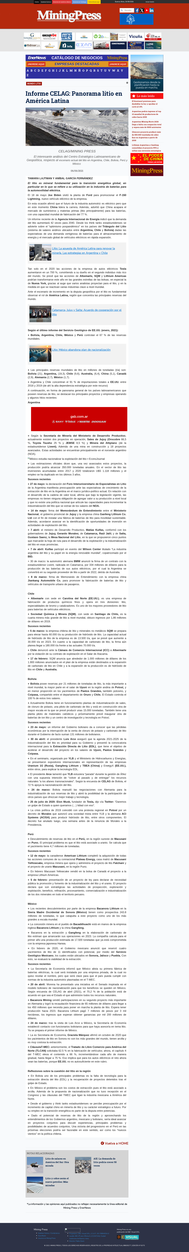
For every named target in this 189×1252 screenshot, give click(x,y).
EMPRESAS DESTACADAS (77, 64)
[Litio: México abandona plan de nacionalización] (76, 361)
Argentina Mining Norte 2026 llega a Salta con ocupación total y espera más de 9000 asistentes (146, 124)
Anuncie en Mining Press (47, 1238)
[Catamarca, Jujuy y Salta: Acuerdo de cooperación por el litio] (76, 321)
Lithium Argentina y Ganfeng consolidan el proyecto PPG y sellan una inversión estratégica (146, 148)
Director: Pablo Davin (76, 1241)
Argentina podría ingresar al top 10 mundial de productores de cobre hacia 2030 (146, 114)
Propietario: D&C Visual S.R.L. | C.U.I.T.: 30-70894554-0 (89, 1233)
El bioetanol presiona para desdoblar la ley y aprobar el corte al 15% (145, 104)
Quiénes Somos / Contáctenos (49, 1233)
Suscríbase (42, 1236)
